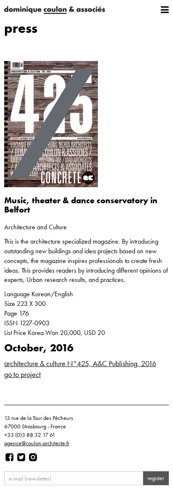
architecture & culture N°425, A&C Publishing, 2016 (80, 363)
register (155, 478)
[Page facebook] (9, 457)
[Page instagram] (33, 457)
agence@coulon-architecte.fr (36, 443)
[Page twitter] (21, 457)
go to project (22, 374)
